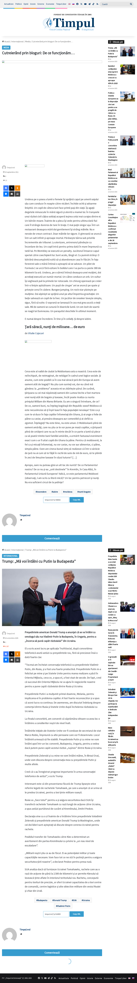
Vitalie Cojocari (36, 333)
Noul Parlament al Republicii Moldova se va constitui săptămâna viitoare (113, 178)
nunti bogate (85, 491)
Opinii (26, 4)
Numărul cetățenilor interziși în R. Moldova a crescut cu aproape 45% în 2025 (113, 75)
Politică (18, 4)
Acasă (7, 41)
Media (28, 41)
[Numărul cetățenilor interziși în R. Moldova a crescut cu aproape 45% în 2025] (127, 70)
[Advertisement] (121, 296)
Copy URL (76, 499)
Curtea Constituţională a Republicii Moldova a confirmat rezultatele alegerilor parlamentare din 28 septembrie (113, 228)
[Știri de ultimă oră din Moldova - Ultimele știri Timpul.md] (68, 22)
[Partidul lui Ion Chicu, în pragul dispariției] (127, 200)
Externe (40, 4)
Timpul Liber (61, 4)
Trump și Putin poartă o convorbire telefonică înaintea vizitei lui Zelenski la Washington (113, 148)
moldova (68, 491)
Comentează (52, 538)
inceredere (41, 491)
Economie (50, 4)
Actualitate (9, 4)
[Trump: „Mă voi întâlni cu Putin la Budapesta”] (127, 51)
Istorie (33, 4)
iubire (55, 491)
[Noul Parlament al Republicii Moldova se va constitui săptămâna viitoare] (127, 173)
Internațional (17, 41)
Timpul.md (11, 167)
